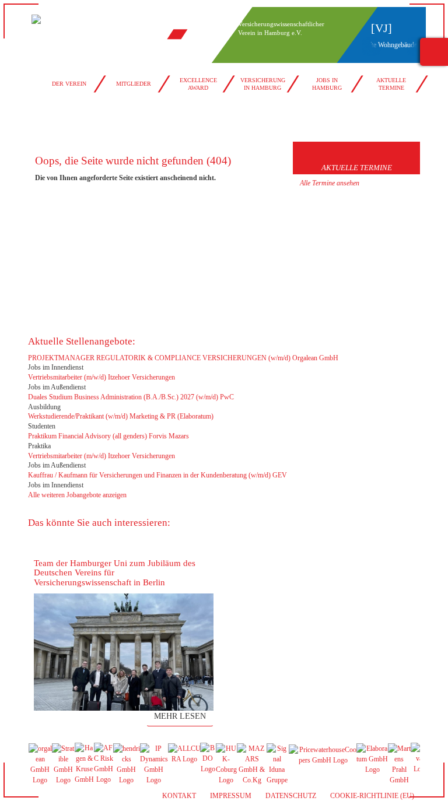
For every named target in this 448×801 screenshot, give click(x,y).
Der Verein (69, 83)
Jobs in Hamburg (327, 84)
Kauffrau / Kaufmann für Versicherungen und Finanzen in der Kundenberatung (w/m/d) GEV (157, 475)
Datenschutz (290, 796)
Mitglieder (133, 83)
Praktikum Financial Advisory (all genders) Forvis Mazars (108, 436)
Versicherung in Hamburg (262, 84)
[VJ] (381, 28)
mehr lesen (180, 716)
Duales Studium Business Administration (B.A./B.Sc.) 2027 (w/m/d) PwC (131, 397)
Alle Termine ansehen (329, 183)
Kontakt (179, 796)
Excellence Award (198, 84)
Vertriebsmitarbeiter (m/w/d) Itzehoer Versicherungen (101, 377)
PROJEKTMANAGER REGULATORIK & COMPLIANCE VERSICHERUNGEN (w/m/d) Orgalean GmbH (183, 358)
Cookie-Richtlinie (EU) (372, 796)
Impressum (230, 796)
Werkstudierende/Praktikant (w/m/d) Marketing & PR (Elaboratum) (121, 416)
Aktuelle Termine (391, 84)
